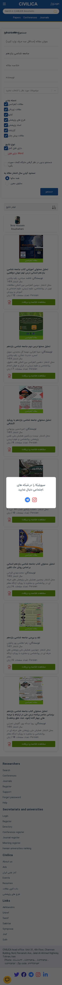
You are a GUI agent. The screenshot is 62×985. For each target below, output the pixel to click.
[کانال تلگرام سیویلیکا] (27, 499)
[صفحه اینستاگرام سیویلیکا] (34, 499)
